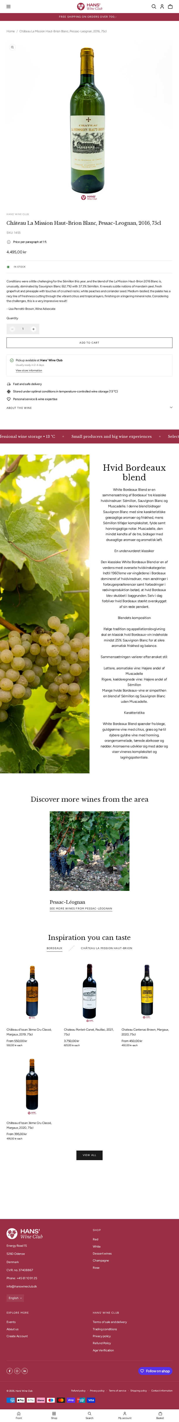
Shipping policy (138, 1390)
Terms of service (117, 1390)
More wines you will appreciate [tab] (89, 1190)
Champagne (101, 1260)
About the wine (19, 407)
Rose (96, 1268)
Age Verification (103, 1350)
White (97, 1246)
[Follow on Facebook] (10, 1371)
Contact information (161, 1390)
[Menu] (8, 6)
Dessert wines (102, 1253)
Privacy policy (102, 1336)
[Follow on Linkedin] (25, 1371)
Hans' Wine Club (24, 1390)
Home (11, 31)
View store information (29, 370)
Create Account (17, 1336)
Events (11, 1322)
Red (95, 1239)
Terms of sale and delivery (110, 1322)
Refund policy (78, 1390)
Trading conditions (105, 1329)
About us (12, 1329)
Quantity (12, 318)
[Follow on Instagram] (17, 1371)
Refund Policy (102, 1343)
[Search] (154, 6)
